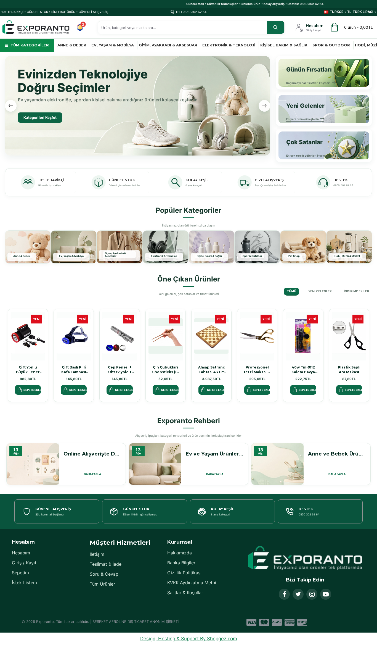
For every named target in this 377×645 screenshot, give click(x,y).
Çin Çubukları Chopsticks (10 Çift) (165, 369)
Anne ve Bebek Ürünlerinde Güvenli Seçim (337, 454)
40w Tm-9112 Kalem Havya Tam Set (303, 369)
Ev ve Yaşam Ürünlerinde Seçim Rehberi (215, 454)
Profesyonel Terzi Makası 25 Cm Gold (257, 369)
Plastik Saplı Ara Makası (349, 369)
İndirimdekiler (356, 291)
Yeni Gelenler (320, 291)
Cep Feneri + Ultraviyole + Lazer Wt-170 (119, 369)
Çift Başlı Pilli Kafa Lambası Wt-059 (73, 369)
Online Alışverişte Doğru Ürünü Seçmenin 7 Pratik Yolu (92, 454)
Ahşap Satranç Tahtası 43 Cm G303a (211, 369)
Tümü (291, 291)
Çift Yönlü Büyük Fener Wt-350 (28, 369)
